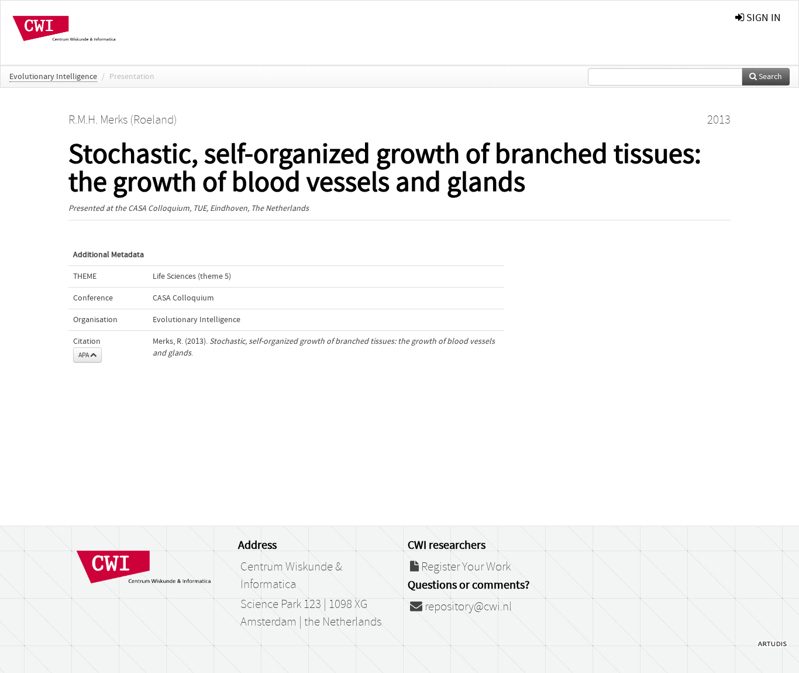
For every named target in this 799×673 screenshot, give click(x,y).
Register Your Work (465, 567)
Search (769, 76)
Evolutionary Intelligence (53, 76)
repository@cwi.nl (467, 607)
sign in (762, 18)
